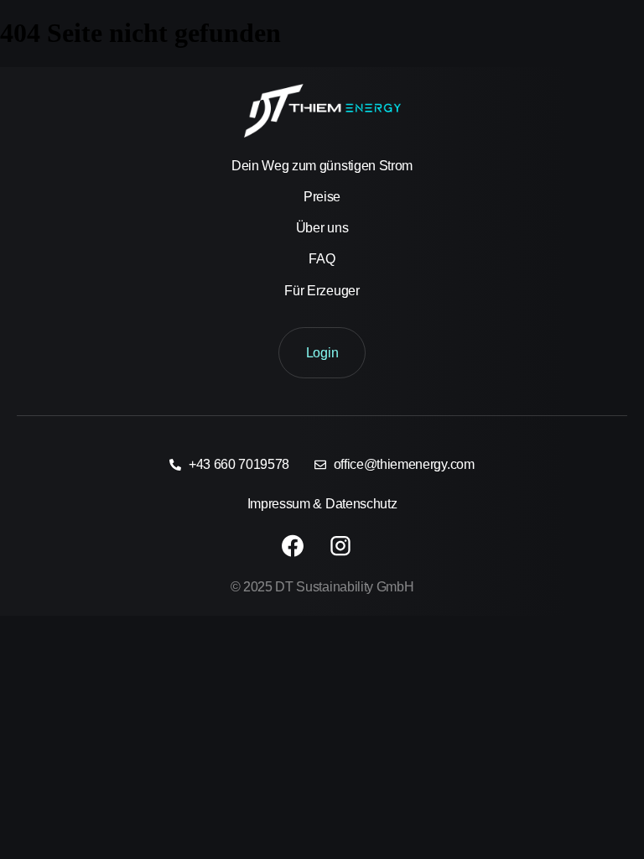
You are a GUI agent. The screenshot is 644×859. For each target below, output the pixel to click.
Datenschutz (361, 504)
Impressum (278, 504)
